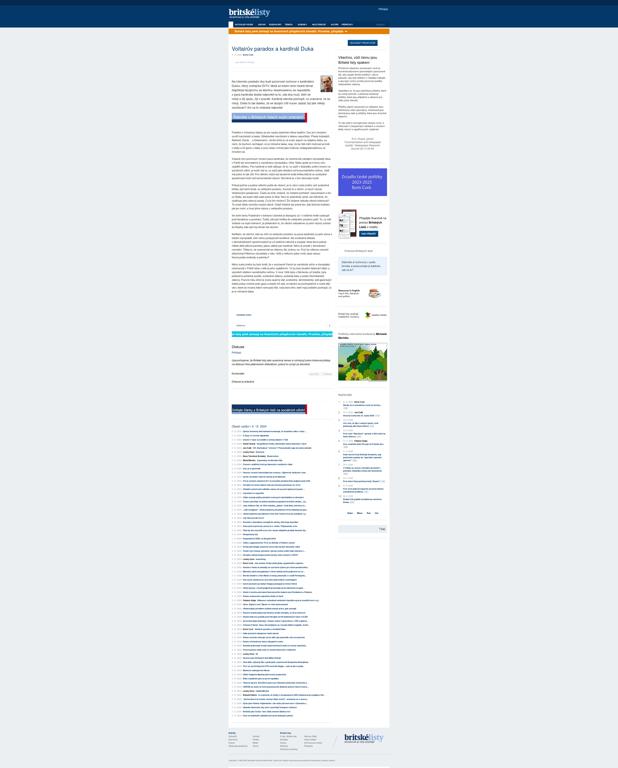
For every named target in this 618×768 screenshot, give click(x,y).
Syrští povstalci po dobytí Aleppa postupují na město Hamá (270, 583)
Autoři (334, 24)
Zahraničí (233, 736)
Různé (255, 746)
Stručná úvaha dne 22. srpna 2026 (361, 415)
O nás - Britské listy (288, 736)
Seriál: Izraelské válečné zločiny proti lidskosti (264, 476)
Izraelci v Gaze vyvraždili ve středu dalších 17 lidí (265, 439)
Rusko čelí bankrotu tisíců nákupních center (263, 641)
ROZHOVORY (275, 24)
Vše (376, 513)
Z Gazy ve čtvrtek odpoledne (256, 435)
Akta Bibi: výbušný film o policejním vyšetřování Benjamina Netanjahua (275, 662)
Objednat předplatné (362, 42)
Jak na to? (347, 270)
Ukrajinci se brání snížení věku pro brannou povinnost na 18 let (271, 484)
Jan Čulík (247, 447)
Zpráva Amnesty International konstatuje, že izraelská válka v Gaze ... (274, 431)
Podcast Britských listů (359, 251)
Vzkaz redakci (310, 739)
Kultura (232, 742)
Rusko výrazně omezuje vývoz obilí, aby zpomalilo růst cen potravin (274, 637)
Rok (369, 513)
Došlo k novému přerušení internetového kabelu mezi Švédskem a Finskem (277, 592)
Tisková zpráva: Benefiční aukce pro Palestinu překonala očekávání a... (275, 682)
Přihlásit (383, 9)
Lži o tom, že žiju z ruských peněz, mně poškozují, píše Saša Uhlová (360, 424)
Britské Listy (364, 739)
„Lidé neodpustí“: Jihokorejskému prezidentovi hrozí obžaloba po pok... (275, 509)
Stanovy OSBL (310, 736)
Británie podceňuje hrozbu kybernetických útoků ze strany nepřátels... (275, 645)
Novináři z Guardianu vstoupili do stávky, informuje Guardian (270, 522)
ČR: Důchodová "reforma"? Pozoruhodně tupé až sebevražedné (282, 447)
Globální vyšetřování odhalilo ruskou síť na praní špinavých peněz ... (274, 489)
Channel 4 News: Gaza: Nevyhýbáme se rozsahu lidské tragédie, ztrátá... (276, 624)
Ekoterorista (272, 456)
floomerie (260, 451)
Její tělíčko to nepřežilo (253, 493)
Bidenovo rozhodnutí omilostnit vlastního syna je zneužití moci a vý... (288, 600)
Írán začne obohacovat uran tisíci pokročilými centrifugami (270, 579)
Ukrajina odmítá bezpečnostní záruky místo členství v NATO (270, 554)
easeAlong (261, 559)
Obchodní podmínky (289, 749)
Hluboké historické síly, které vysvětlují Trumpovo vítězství (270, 707)
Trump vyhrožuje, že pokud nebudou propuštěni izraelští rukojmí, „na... (275, 501)
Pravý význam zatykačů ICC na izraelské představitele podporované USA (276, 480)
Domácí (256, 736)
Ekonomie (233, 739)
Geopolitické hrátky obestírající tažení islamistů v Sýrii (281, 443)
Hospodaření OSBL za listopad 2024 (259, 538)
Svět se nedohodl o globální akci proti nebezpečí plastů (268, 715)
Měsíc (360, 513)
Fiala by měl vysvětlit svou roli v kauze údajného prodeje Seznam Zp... (275, 530)
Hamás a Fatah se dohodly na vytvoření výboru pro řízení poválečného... (276, 567)
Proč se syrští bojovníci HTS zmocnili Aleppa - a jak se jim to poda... (273, 666)
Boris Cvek (248, 54)
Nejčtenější (345, 395)
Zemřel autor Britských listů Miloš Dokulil (262, 657)
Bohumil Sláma (250, 694)
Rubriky (302, 24)
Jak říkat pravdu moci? (253, 517)
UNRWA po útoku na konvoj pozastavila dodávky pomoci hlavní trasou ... (276, 686)
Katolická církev (244, 314)
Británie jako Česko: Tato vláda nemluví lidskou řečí (266, 711)
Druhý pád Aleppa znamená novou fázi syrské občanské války (271, 546)
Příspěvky (347, 24)
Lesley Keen (248, 451)
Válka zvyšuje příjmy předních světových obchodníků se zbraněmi (273, 497)
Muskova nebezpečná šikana (256, 670)
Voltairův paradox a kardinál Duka (270, 629)
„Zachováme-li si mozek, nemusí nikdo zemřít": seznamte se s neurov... (275, 699)
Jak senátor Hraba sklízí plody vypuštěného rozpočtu (279, 563)
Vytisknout (240, 325)
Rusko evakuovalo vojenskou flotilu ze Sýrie (263, 596)
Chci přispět (368, 233)
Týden (350, 513)
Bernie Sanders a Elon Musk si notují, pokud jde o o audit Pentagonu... (274, 575)
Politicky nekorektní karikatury (362, 336)
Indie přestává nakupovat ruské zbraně (261, 633)
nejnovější (314, 373)
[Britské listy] (269, 118)
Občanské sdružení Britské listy (259, 760)
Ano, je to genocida (251, 468)
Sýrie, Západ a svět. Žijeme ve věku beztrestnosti (265, 604)
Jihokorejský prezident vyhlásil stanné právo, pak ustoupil (269, 608)
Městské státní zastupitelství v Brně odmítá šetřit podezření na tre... (274, 571)
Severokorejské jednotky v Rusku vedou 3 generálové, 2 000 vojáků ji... (275, 620)
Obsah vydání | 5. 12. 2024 (249, 426)
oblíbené (328, 373)
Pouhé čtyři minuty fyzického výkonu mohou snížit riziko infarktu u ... (274, 550)
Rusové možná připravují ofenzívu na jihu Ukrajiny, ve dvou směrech (274, 612)
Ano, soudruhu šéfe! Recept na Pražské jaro (363, 445)
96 (257, 653)
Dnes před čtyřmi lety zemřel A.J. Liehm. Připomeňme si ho (270, 526)
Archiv (262, 24)
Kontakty (284, 739)
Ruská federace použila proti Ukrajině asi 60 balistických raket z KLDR (275, 616)
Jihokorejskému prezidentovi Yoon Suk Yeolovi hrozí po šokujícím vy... (275, 513)
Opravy (283, 742)
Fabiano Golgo (249, 600)
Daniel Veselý (249, 443)
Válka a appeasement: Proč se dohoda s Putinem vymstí (269, 542)
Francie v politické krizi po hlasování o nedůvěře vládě (267, 464)
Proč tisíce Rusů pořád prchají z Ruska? (364, 481)
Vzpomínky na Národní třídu (269, 460)
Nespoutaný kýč (250, 534)
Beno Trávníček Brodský (254, 456)
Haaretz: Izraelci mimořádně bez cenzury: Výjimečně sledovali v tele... (275, 472)
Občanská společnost (238, 746)
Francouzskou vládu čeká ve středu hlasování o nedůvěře (269, 649)
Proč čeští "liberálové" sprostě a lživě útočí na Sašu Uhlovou (364, 435)
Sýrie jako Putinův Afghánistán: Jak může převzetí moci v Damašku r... (275, 703)
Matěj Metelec (249, 460)
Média (255, 742)
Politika (256, 739)
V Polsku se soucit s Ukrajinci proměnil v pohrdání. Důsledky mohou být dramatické (362, 470)
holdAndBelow (262, 690)
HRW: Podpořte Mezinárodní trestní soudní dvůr (264, 674)
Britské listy (251, 14)
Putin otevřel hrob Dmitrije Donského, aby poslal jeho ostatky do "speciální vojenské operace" (362, 457)
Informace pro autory (313, 742)
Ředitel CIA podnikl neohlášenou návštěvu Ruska (362, 501)
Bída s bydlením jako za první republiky (261, 678)
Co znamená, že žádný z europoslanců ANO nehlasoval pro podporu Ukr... (291, 694)
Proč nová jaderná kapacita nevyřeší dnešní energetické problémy (363, 490)
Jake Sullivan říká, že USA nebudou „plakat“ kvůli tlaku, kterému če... (274, 505)
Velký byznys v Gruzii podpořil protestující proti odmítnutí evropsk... (273, 587)
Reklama (284, 746)
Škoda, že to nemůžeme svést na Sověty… (362, 406)
